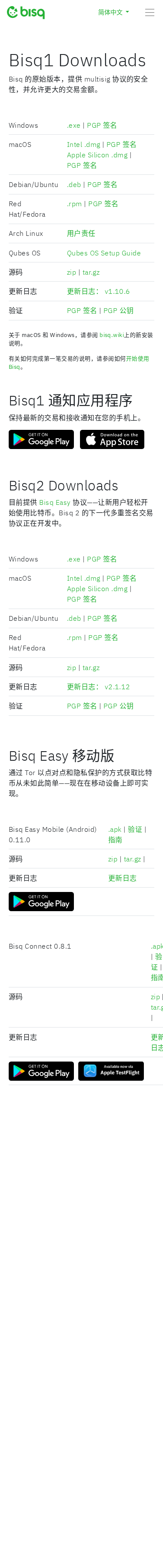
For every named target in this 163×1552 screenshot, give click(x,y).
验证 (135, 829)
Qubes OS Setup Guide (104, 252)
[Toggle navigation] (151, 12)
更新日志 (122, 878)
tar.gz (91, 272)
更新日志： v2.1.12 (98, 686)
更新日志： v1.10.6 (98, 291)
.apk (115, 829)
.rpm (74, 203)
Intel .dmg (83, 144)
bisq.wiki (112, 335)
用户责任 (81, 233)
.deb (74, 184)
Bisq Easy (54, 502)
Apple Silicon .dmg (97, 154)
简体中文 (111, 12)
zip (71, 272)
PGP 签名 (102, 125)
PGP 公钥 (118, 310)
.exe (74, 125)
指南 (115, 839)
